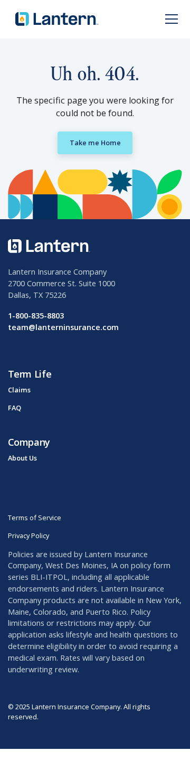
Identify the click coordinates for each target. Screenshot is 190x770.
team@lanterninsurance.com (63, 327)
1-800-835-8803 (36, 315)
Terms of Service (34, 517)
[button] (169, 19)
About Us (22, 458)
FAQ (14, 407)
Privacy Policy (28, 535)
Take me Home (95, 142)
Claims (19, 390)
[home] (55, 19)
